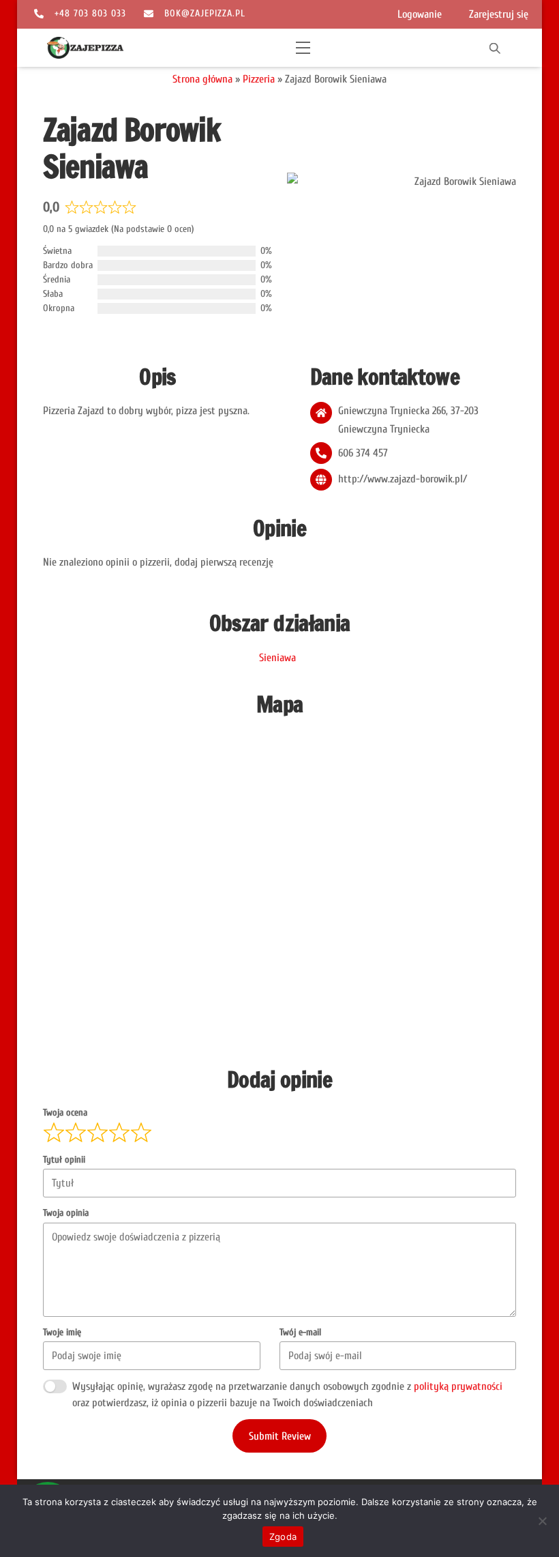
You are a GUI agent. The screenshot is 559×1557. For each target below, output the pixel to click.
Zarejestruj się (498, 14)
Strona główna (202, 79)
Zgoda (283, 1536)
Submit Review (280, 1436)
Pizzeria (259, 79)
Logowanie (419, 14)
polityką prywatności (458, 1386)
